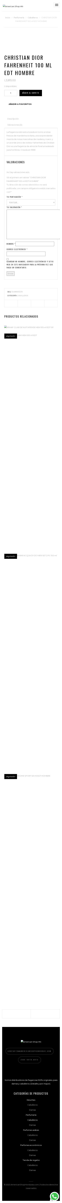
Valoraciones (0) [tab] (14, 125)
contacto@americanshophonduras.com (29, 1051)
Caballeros (33, 17)
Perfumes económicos (31, 1145)
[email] (51, 303)
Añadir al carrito (30, 93)
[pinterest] (37, 303)
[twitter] (24, 303)
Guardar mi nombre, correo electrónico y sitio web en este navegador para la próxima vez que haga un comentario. (30, 264)
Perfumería (19, 17)
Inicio (7, 17)
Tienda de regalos (31, 1160)
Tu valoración (14, 207)
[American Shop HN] (13, 5)
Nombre (11, 244)
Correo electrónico (17, 249)
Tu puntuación (14, 197)
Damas (32, 1110)
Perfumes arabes (31, 1130)
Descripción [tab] (13, 119)
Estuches (31, 1100)
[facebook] (11, 303)
